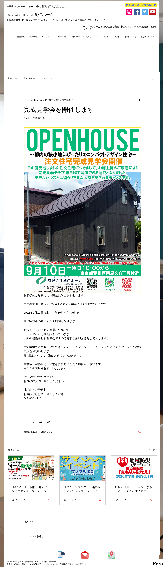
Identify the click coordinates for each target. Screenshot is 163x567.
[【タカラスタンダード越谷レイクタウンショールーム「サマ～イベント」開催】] (83, 468)
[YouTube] (152, 12)
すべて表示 (151, 449)
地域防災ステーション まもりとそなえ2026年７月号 (133, 489)
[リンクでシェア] (48, 421)
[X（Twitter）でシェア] (32, 421)
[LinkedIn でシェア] (40, 421)
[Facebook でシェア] (25, 421)
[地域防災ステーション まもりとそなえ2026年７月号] (134, 468)
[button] (153, 78)
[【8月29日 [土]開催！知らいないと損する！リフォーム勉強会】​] (31, 468)
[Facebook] (137, 12)
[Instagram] (129, 12)
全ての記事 (12, 78)
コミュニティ (47, 78)
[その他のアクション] (139, 100)
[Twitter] (145, 12)
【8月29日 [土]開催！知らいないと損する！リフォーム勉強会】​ (30, 489)
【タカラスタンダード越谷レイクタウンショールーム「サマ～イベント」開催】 (82, 489)
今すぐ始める (29, 78)
